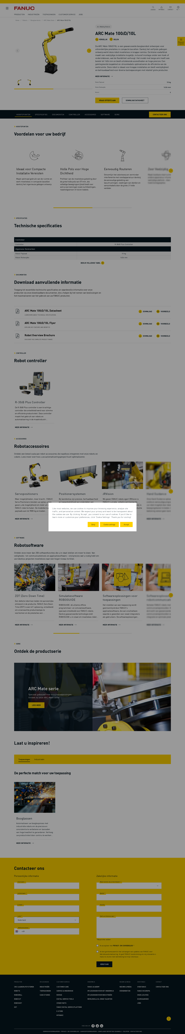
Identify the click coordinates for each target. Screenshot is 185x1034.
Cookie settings (109, 524)
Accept (126, 524)
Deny (93, 524)
